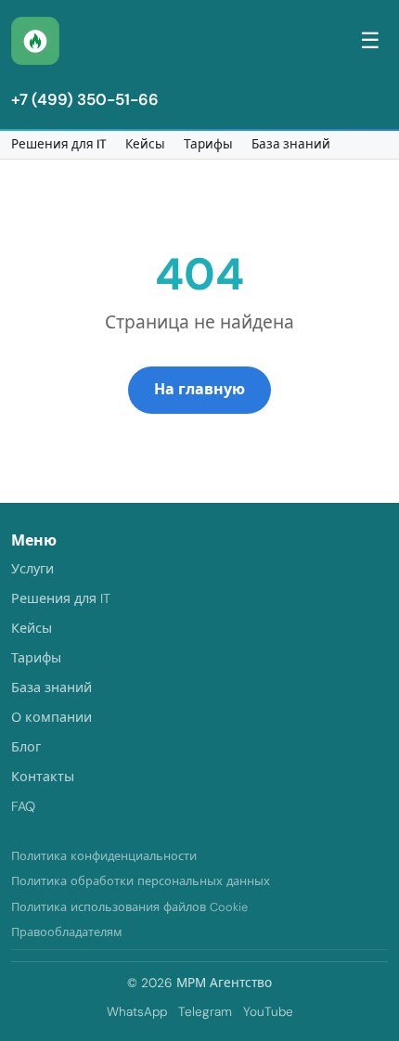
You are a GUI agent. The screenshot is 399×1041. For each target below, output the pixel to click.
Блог (26, 747)
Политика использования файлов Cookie (129, 907)
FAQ (23, 806)
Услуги (32, 568)
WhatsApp (137, 1012)
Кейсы (145, 144)
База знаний (290, 144)
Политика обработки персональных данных (140, 881)
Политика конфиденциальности (104, 856)
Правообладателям (66, 932)
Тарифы (208, 144)
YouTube (268, 1012)
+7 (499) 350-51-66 (85, 99)
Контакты (42, 776)
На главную (199, 389)
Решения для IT (59, 144)
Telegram (205, 1012)
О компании (51, 717)
